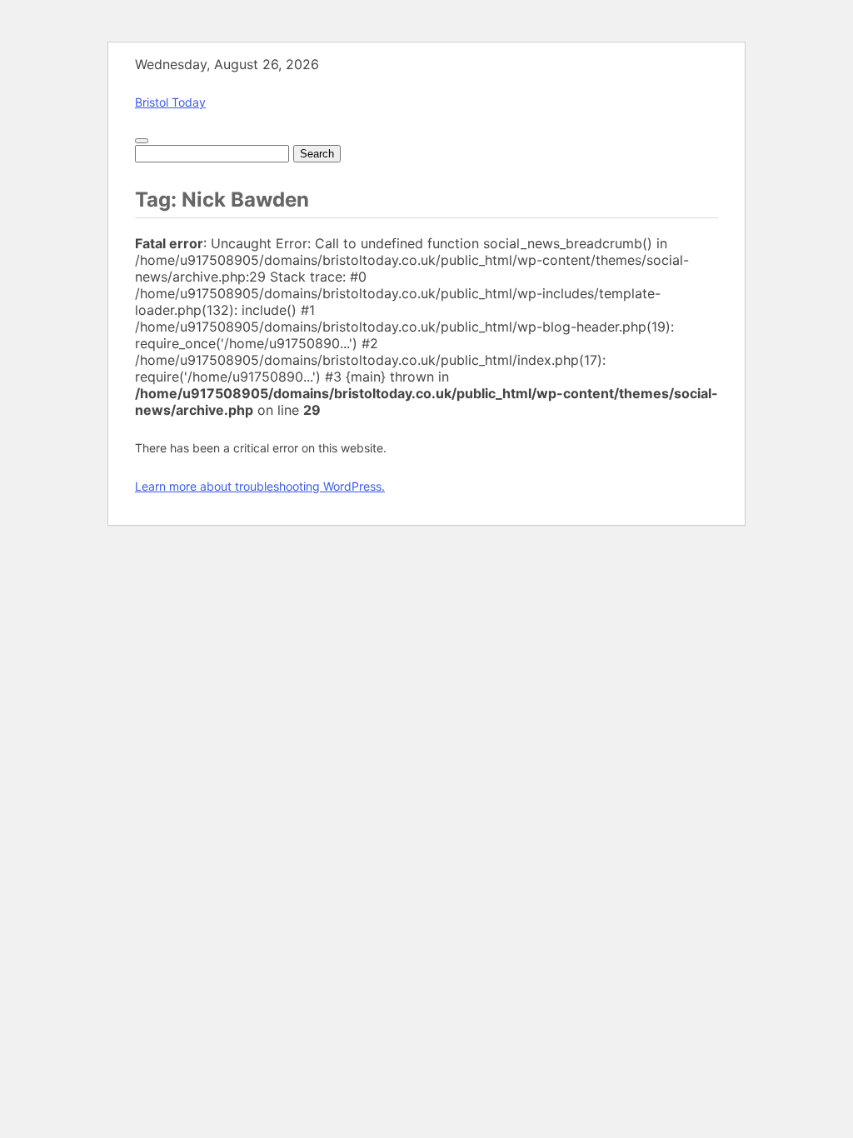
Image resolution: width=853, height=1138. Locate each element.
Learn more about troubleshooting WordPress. (260, 486)
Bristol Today (170, 102)
